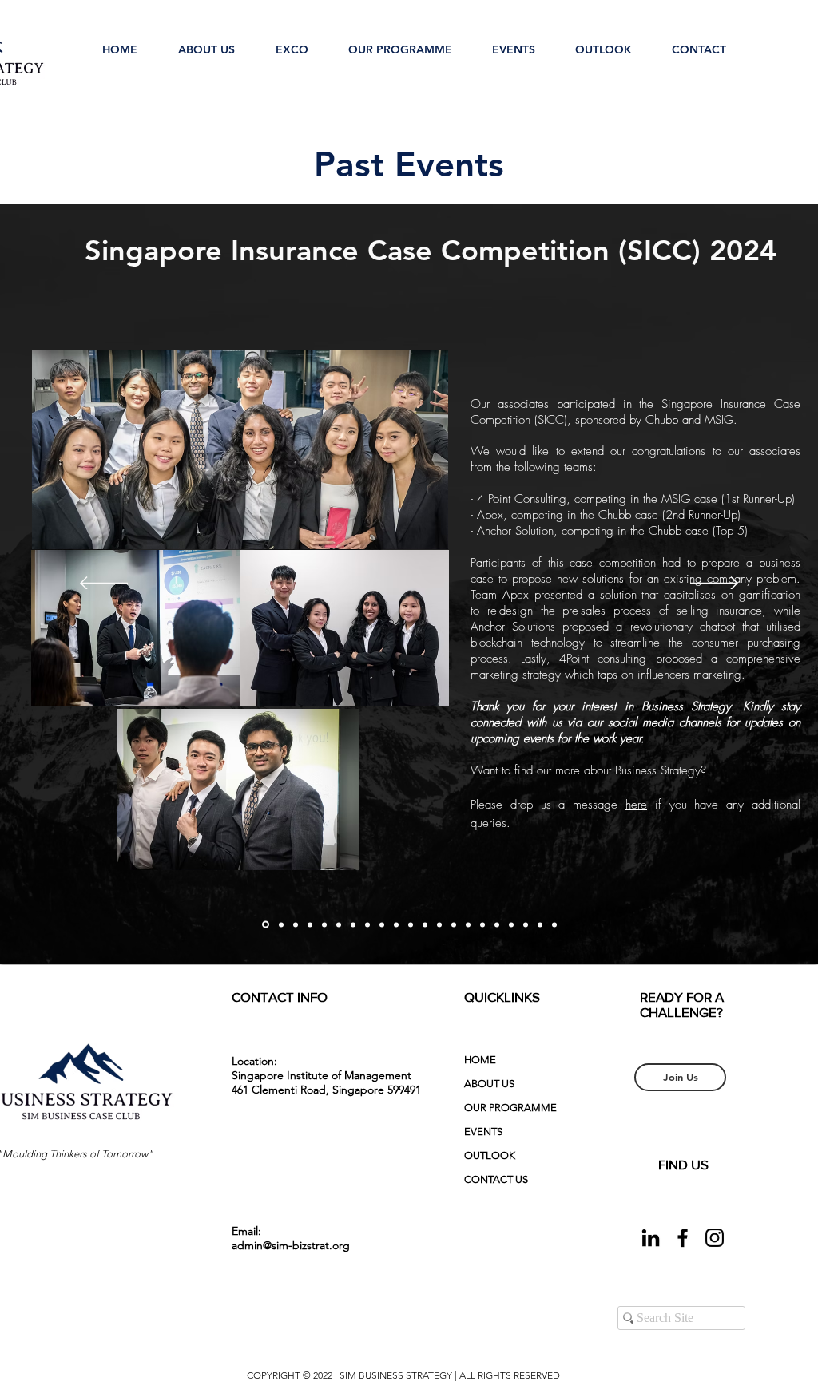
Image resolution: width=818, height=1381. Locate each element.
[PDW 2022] (310, 924)
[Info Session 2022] (353, 924)
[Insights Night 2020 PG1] (540, 924)
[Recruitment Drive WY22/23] (324, 924)
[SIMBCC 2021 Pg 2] (367, 924)
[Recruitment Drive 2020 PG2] (525, 924)
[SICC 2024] (265, 924)
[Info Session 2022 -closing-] (338, 924)
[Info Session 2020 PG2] (496, 924)
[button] (206, 42)
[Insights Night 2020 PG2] (554, 924)
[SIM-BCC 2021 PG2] (468, 924)
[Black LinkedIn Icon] (650, 1237)
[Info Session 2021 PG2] (425, 924)
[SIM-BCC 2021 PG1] (453, 924)
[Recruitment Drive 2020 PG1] (511, 924)
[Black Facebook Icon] (682, 1237)
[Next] (714, 584)
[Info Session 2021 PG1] (410, 924)
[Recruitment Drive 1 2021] (439, 924)
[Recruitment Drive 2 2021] (396, 924)
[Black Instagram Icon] (714, 1237)
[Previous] (104, 584)
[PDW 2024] (281, 924)
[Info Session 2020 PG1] (482, 924)
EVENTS (483, 1132)
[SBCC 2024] (295, 924)
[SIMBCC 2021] (381, 924)
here (636, 805)
